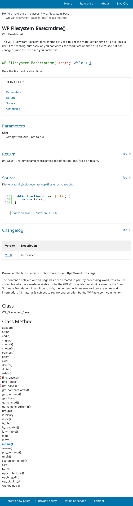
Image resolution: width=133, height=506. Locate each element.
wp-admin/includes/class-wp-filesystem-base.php (41, 184)
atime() (6, 332)
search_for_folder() (14, 460)
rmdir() (6, 456)
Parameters (13, 92)
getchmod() (9, 398)
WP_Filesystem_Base (15, 312)
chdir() (6, 336)
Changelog (13, 108)
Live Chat (123, 3)
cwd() (6, 361)
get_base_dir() (11, 386)
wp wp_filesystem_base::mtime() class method (36, 17)
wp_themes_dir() (13, 485)
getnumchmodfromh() (16, 406)
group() (7, 410)
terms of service (75, 501)
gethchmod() (10, 402)
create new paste (19, 501)
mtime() (7, 444)
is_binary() (9, 415)
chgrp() (7, 340)
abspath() (8, 327)
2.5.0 (8, 255)
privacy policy (47, 501)
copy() (6, 356)
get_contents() (11, 394)
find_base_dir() (11, 377)
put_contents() (11, 452)
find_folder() (10, 381)
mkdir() (7, 435)
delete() (7, 365)
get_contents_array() (15, 390)
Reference (86, 3)
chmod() (7, 344)
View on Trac (21, 213)
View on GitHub (46, 213)
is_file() (6, 423)
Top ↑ (126, 153)
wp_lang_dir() (11, 477)
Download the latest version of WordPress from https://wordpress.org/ (48, 273)
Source (10, 103)
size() (5, 465)
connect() (8, 352)
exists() (7, 373)
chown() (7, 348)
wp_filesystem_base (56, 13)
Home (68, 3)
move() (6, 440)
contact (99, 501)
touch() (7, 469)
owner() (7, 448)
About (105, 3)
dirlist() (6, 369)
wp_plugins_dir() (13, 481)
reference (20, 13)
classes (34, 13)
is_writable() (10, 431)
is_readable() (10, 427)
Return (10, 97)
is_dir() (6, 419)
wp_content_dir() (13, 473)
